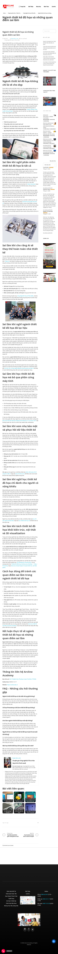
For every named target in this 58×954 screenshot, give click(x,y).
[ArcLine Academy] (9, 6)
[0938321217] (3, 951)
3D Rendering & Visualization (24, 562)
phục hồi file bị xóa (20, 473)
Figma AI (7, 261)
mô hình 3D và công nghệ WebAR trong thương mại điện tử (19, 368)
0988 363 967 (44, 894)
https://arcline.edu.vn (12, 684)
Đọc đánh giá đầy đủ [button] (47, 188)
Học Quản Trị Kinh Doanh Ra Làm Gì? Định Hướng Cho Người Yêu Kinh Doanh (49, 63)
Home (4, 13)
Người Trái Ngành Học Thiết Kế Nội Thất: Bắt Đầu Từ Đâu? (49, 43)
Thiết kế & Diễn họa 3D (17, 564)
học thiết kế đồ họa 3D (24, 520)
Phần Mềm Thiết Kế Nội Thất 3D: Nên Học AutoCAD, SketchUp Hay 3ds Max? (49, 58)
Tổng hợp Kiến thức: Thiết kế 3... (14, 13)
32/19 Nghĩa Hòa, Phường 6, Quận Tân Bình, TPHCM (23, 679)
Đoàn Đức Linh (14, 38)
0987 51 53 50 (46, 903)
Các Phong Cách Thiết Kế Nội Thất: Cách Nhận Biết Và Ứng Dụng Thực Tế (49, 53)
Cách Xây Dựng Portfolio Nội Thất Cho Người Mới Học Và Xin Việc (49, 48)
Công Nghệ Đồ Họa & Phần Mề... (29, 13)
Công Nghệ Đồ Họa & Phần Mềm (12, 40)
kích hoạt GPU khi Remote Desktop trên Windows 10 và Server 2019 (19, 420)
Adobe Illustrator (31, 184)
